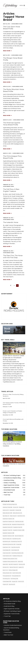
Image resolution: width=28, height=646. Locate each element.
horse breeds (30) (6, 550)
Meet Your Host (14, 492)
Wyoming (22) (12, 584)
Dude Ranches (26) (19, 521)
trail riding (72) (6, 578)
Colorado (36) (18, 510)
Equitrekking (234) (16, 538)
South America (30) (16, 572)
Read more (6, 50)
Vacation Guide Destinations (13, 625)
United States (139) (7, 581)
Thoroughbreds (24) (16, 575)
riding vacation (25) (7, 572)
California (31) (6, 510)
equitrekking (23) (6, 541)
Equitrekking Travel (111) (16, 541)
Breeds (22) (21, 507)
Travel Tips (14, 495)
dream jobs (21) (13, 515)
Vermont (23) (21, 581)
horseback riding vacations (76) (10, 561)
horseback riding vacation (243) (10, 558)
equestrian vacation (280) (18, 530)
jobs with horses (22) (13, 564)
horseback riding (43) (17, 555)
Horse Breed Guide (14, 490)
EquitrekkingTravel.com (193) (9, 544)
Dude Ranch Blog (14, 480)
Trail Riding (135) (14, 578)
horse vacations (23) (7, 555)
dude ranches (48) (7, 524)
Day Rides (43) (6, 515)
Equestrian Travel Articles (14, 487)
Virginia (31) (5, 584)
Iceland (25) (20, 561)
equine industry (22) (7, 538)
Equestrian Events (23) (8, 527)
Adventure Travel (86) (7, 507)
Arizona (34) (15, 507)
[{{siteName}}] (10, 5)
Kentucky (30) (22, 564)
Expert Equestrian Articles (14, 485)
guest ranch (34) (6, 547)
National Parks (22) (14, 567)
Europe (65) (18, 544)
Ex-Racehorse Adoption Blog (14, 478)
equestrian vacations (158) (8, 533)
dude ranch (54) (21, 515)
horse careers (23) (15, 550)
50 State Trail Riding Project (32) (10, 504)
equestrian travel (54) (7, 530)
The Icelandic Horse (10, 222)
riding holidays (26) (13, 570)
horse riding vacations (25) (17, 553)
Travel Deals (8, 632)
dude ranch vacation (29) (8, 518)
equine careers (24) (19, 535)
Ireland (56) (5, 564)
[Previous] (10, 285)
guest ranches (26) (15, 547)
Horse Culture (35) (6, 553)
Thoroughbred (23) (7, 575)
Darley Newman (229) (7, 513)
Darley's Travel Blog (14, 483)
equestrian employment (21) (18, 524)
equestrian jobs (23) (17, 527)
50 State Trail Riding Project (14, 475)
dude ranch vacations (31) (8, 521)
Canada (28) (12, 510)
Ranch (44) (5, 570)
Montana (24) (6, 567)
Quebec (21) (21, 567)
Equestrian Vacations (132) (8, 535)
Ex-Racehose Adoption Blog (12, 601)
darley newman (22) (17, 513)
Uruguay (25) (14, 581)
